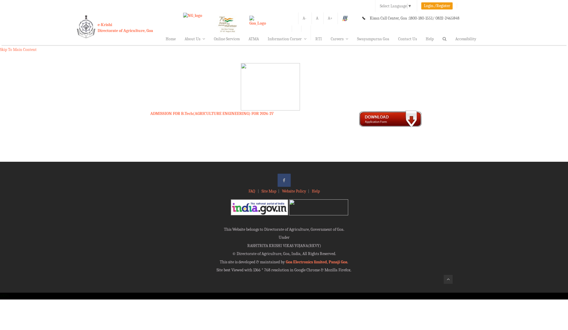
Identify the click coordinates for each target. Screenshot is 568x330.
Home (171, 38)
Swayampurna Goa (373, 38)
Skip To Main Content (18, 49)
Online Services (227, 38)
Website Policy (294, 191)
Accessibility (465, 38)
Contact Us (407, 38)
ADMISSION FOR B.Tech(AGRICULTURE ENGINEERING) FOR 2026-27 (212, 113)
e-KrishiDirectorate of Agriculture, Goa (125, 27)
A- (304, 18)
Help (430, 38)
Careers (337, 38)
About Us (192, 38)
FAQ (252, 191)
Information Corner (285, 38)
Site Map (269, 191)
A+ (330, 18)
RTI (318, 38)
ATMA (253, 38)
